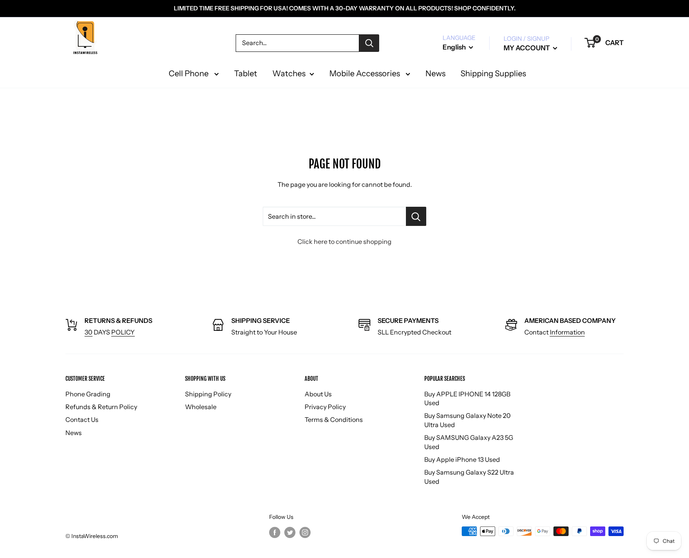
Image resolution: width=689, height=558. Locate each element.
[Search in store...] (416, 216)
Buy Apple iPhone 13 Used (462, 459)
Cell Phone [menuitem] (189, 73)
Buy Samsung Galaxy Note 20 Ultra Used (467, 420)
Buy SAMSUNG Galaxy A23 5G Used (468, 441)
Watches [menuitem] (288, 73)
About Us (318, 394)
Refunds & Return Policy (101, 407)
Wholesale (201, 407)
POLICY (123, 332)
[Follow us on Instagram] (305, 532)
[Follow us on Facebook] (274, 532)
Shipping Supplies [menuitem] (493, 73)
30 (89, 332)
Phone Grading (87, 394)
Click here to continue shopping (344, 241)
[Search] (369, 43)
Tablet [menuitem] (245, 73)
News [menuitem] (435, 73)
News (73, 433)
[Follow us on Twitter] (289, 532)
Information (567, 332)
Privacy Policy (325, 407)
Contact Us (81, 419)
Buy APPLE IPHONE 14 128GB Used (467, 398)
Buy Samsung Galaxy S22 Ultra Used (469, 476)
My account (527, 48)
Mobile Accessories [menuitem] (365, 73)
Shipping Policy (208, 394)
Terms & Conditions (334, 419)
